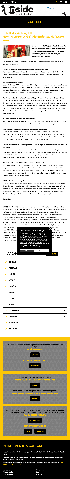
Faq (37, 472)
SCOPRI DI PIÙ (35, 420)
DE (61, 2)
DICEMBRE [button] (13, 329)
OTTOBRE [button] (13, 316)
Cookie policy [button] (33, 247)
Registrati (16, 2)
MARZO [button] (12, 274)
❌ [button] (50, 228)
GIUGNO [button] (12, 292)
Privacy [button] (41, 247)
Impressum (7, 470)
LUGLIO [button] (12, 298)
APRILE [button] (12, 280)
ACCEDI (35, 355)
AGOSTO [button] (12, 304)
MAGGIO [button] (12, 286)
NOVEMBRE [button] (13, 322)
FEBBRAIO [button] (13, 268)
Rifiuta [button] (27, 251)
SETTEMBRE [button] (14, 310)
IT (56, 2)
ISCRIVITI (35, 385)
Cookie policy (8, 474)
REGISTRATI (35, 366)
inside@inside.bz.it (14, 465)
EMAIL (28, 431)
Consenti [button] (41, 251)
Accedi (10, 2)
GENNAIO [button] (13, 262)
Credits (39, 474)
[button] (4, 2)
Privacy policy (8, 472)
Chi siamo (40, 470)
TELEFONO (40, 431)
